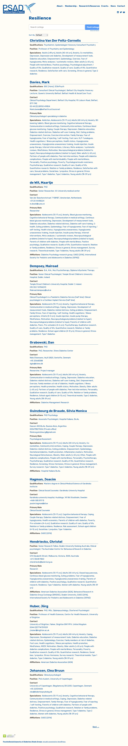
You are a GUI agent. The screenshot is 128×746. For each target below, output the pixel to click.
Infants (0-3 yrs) (48, 316)
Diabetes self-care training (63, 132)
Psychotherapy (36, 165)
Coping (50, 129)
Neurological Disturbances (41, 455)
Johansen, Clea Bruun (47, 670)
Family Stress (35, 313)
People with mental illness (41, 65)
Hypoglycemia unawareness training (57, 144)
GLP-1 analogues (86, 138)
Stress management (79, 248)
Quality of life (79, 68)
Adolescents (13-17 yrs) (61, 120)
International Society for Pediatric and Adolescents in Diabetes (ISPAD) (60, 598)
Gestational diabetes (38, 452)
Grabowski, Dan (42, 342)
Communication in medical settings (44, 126)
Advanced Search (94, 30)
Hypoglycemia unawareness (66, 230)
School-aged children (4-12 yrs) (61, 331)
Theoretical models (46, 251)
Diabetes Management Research (55, 402)
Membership (70, 6)
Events (104, 6)
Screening (72, 71)
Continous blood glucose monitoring (45, 576)
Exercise (76, 59)
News (113, 6)
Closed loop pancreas (88, 573)
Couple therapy (60, 129)
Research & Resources (89, 6)
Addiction (46, 120)
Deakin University (68, 595)
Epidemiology (66, 59)
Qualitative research (50, 68)
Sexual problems (41, 171)
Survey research (37, 467)
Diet (78, 132)
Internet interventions (52, 147)
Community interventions (71, 126)
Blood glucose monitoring (55, 123)
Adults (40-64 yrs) (64, 53)
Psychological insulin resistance (79, 162)
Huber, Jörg (39, 606)
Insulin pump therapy (72, 233)
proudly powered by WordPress (54, 742)
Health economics (50, 520)
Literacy (66, 147)
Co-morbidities (86, 53)
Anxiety (76, 53)
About (59, 6)
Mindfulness (42, 150)
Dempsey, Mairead (44, 266)
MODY (43, 646)
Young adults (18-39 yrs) (80, 174)
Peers (40, 325)
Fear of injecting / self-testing (55, 138)
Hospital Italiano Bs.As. (51, 471)
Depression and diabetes (50, 56)
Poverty (61, 162)
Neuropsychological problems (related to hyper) (71, 319)
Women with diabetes (71, 585)
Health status (69, 141)
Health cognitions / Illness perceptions (46, 141)
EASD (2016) (78, 255)
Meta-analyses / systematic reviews (58, 62)
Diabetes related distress (40, 132)
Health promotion (48, 386)
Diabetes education (38, 59)
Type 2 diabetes (62, 174)
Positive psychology (60, 65)
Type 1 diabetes (48, 174)
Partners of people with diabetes (44, 156)
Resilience (42, 71)
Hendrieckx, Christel (46, 542)
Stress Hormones (56, 464)
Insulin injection (80, 144)
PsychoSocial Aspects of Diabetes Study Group (22, 742)
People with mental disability (54, 159)
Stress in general (84, 71)
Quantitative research (39, 168)
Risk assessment (70, 526)
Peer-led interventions (68, 156)
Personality (34, 162)
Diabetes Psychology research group (57, 255)
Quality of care (66, 68)
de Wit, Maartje (41, 183)
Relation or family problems (61, 168)
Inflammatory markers (73, 452)
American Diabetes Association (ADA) (57, 592)
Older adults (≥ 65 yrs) (83, 62)
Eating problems (87, 132)
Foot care (73, 138)
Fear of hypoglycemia (72, 227)
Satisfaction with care (57, 71)
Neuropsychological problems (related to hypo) (56, 153)
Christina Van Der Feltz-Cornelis (55, 40)
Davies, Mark (40, 82)
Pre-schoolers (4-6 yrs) (54, 325)
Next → (96, 727)
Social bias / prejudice (58, 171)
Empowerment (53, 59)
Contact (121, 6)
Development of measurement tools (77, 56)
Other (82, 455)
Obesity (82, 386)
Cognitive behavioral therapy (79, 123)
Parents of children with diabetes (44, 242)
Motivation (53, 150)
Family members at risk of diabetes (53, 383)
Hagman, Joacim (43, 479)
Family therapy (76, 135)
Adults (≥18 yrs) (48, 53)
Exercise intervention (60, 135)
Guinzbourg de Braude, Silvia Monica (58, 411)
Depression (34, 56)
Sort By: (32, 35)
